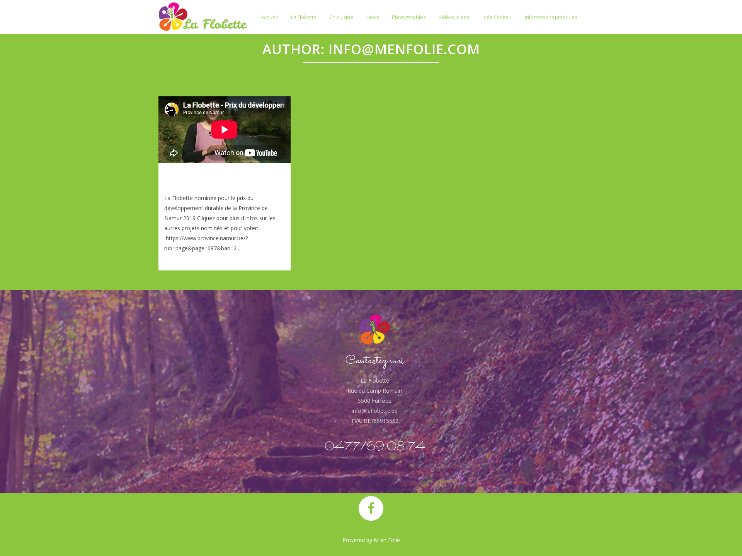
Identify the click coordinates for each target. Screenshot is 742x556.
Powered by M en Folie (371, 540)
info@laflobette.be (375, 410)
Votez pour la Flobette (213, 179)
